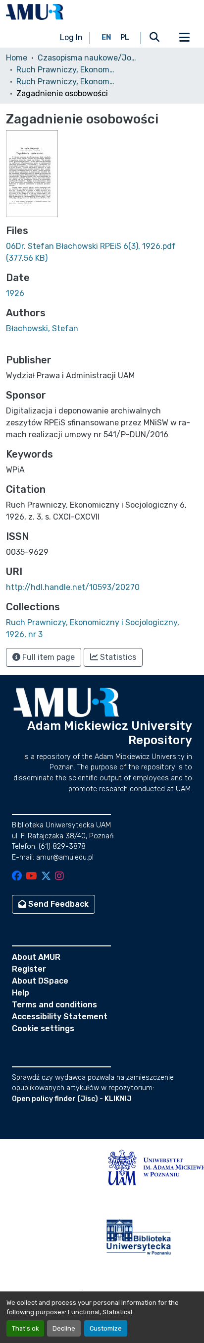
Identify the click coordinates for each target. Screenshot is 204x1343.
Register (29, 969)
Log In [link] (71, 37)
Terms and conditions (54, 1004)
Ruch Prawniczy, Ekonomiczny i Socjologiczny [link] (65, 69)
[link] (102, 252)
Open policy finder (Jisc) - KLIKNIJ (72, 1099)
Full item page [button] (47, 657)
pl (124, 37)
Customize (106, 1328)
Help (20, 992)
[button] (34, 12)
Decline (63, 1328)
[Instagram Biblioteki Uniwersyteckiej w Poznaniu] (59, 876)
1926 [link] (15, 293)
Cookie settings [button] (43, 1028)
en (106, 37)
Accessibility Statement (59, 1016)
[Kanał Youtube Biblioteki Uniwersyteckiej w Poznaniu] (31, 876)
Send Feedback (57, 904)
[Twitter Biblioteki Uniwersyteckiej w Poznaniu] (46, 876)
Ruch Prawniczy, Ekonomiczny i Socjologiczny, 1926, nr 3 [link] (65, 81)
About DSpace (40, 981)
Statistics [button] (117, 657)
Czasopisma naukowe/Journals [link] (87, 57)
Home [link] (16, 57)
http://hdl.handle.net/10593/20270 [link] (73, 587)
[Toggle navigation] (184, 37)
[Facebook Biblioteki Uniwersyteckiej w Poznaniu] (17, 876)
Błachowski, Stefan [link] (42, 328)
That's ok (25, 1328)
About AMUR (36, 957)
